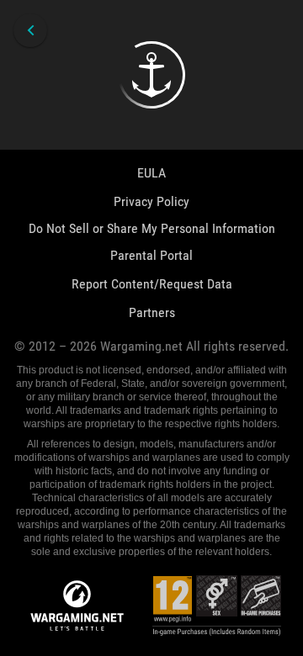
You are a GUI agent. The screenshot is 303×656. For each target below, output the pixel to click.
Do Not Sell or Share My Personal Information (152, 228)
